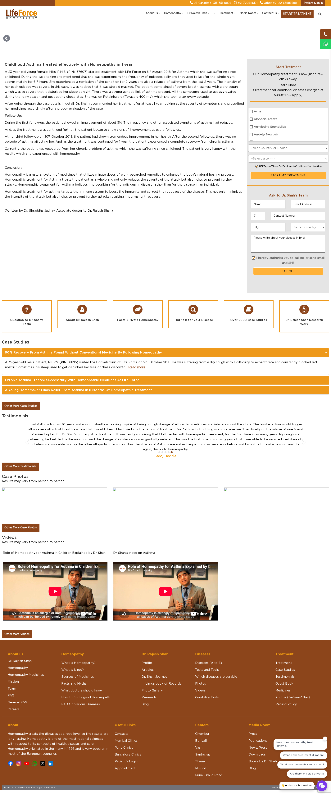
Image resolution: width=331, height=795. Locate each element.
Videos (200, 680)
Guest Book (284, 673)
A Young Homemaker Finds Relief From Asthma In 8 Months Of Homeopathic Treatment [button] (78, 390)
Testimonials (285, 666)
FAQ (11, 685)
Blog (145, 694)
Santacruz (203, 744)
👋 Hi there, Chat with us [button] (296, 785)
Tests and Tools (207, 659)
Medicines (283, 680)
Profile (147, 652)
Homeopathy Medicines (26, 664)
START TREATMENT (297, 13)
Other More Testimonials (20, 456)
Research (149, 687)
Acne (257, 111)
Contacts (121, 723)
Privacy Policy (280, 777)
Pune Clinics (124, 737)
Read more (136, 367)
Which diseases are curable (216, 666)
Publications (258, 730)
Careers (14, 699)
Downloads (257, 744)
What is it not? (72, 659)
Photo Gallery (152, 680)
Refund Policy (286, 694)
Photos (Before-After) (292, 687)
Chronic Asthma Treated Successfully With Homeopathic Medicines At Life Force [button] (72, 380)
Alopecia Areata (265, 119)
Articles (148, 659)
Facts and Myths (73, 673)
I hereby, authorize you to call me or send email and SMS (290, 260)
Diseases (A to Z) (208, 652)
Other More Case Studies (20, 406)
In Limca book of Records (161, 673)
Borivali (201, 730)
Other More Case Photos (20, 517)
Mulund (200, 758)
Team (12, 678)
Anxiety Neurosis (266, 134)
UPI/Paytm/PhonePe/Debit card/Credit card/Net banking (290, 166)
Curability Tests (207, 687)
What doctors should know (82, 680)
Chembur (202, 723)
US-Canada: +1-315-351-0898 (212, 3)
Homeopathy (18, 657)
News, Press (258, 737)
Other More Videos (16, 624)
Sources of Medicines (77, 666)
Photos (200, 673)
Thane (200, 751)
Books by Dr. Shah (263, 751)
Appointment (125, 758)
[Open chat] (321, 785)
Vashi (199, 737)
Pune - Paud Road (208, 765)
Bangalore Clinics (128, 744)
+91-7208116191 (247, 3)
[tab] (165, 352)
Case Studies (285, 659)
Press (253, 723)
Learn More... (288, 85)
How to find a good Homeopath (85, 687)
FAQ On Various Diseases (80, 694)
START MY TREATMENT (288, 175)
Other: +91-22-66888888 (280, 3)
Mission (13, 671)
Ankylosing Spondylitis (270, 126)
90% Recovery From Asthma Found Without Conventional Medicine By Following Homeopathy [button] (83, 352)
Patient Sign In (313, 3)
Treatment (283, 652)
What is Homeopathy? (78, 652)
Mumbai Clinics (126, 730)
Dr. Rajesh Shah (20, 651)
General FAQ (17, 692)
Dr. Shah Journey (154, 666)
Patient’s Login (126, 751)
